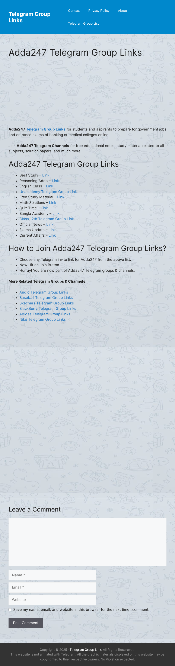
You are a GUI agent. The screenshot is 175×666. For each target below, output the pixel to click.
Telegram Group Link (85, 650)
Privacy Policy (98, 11)
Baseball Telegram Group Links (46, 297)
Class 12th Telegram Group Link (46, 219)
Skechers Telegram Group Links (46, 303)
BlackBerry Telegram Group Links (47, 308)
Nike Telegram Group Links (42, 319)
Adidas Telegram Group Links (44, 314)
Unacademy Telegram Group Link (48, 192)
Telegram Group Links (46, 129)
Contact (74, 11)
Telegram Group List (83, 23)
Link (45, 175)
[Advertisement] (87, 95)
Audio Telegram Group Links (43, 292)
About (122, 11)
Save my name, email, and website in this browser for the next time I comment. (81, 609)
